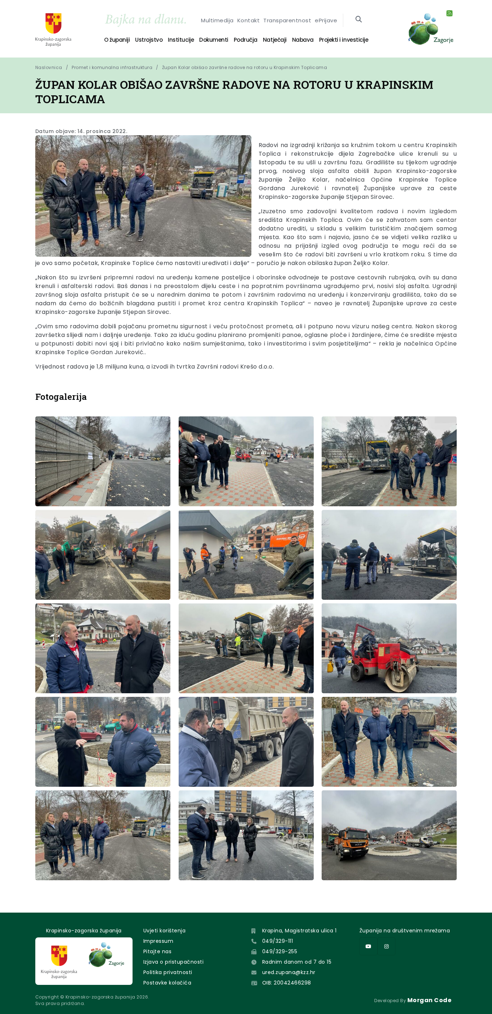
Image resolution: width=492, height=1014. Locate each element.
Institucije (181, 40)
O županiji (117, 40)
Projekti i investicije (343, 40)
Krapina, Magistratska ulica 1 (299, 930)
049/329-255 (279, 951)
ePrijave (326, 20)
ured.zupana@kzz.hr (289, 972)
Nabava (303, 40)
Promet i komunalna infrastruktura (112, 67)
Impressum (158, 941)
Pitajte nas (157, 951)
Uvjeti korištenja (164, 930)
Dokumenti (213, 40)
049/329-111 (277, 941)
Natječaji (275, 40)
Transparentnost (287, 20)
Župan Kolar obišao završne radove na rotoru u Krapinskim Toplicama (244, 67)
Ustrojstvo (148, 40)
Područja (246, 40)
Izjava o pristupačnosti (173, 961)
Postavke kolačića (167, 982)
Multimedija (217, 20)
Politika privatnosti (167, 972)
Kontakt (248, 20)
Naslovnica (48, 67)
